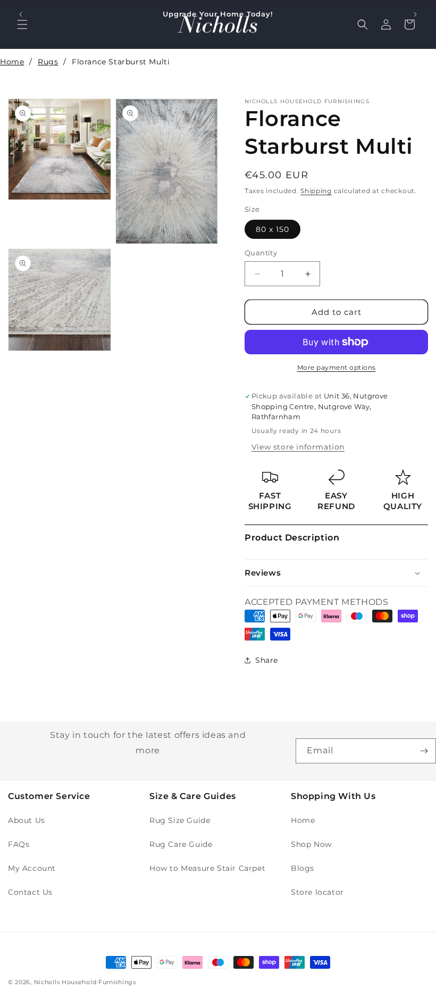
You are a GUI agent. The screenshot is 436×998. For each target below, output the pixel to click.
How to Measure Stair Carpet (207, 868)
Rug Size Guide (179, 820)
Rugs (48, 61)
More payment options (336, 367)
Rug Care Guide (180, 844)
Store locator (317, 892)
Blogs (302, 868)
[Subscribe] (423, 750)
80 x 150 (272, 229)
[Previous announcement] (20, 14)
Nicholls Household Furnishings (85, 982)
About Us (26, 820)
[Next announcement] (415, 14)
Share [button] (266, 660)
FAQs (18, 844)
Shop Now (311, 844)
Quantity (261, 252)
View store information (298, 447)
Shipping (316, 191)
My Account (32, 868)
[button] (336, 573)
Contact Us (30, 892)
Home (12, 61)
